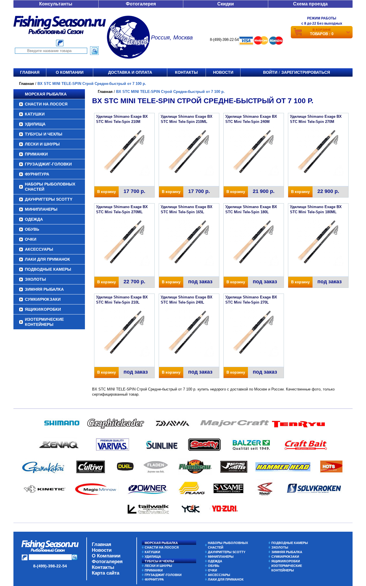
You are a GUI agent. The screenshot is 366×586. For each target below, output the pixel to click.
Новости (223, 72)
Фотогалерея (141, 3)
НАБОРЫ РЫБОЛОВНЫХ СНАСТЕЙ (50, 187)
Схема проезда (310, 3)
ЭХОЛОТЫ (35, 279)
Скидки (225, 3)
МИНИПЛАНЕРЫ (41, 209)
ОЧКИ (30, 239)
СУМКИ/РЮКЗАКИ (43, 299)
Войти (270, 72)
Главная (29, 72)
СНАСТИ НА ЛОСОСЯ (46, 104)
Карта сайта (105, 573)
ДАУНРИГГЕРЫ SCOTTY (48, 199)
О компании (69, 72)
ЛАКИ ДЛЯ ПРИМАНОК (47, 259)
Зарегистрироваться (305, 72)
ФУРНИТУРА (37, 174)
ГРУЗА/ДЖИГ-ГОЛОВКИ (48, 164)
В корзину (106, 192)
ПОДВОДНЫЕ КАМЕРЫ (48, 269)
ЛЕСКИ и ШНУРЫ (42, 144)
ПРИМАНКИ (36, 154)
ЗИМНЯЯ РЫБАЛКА (44, 289)
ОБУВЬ (32, 229)
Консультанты (55, 3)
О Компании (106, 556)
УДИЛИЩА (35, 124)
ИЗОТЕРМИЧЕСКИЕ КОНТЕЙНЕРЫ (44, 322)
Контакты (186, 72)
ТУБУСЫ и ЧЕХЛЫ (43, 134)
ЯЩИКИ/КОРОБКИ (43, 309)
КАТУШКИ (35, 114)
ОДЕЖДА (34, 219)
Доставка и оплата (130, 72)
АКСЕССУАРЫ (39, 249)
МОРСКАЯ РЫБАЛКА (46, 94)
